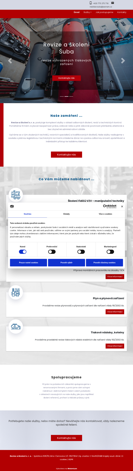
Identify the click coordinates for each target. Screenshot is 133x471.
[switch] (52, 252)
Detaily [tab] (66, 214)
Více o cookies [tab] (105, 214)
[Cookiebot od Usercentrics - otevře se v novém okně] (105, 206)
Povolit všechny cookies (104, 262)
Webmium (72, 468)
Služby (87, 12)
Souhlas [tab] (27, 214)
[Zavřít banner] (122, 206)
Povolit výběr (66, 262)
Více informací (114, 276)
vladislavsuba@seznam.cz (101, 7)
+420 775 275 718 (100, 3)
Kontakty (121, 12)
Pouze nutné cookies (28, 262)
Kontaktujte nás (66, 78)
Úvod (76, 12)
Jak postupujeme (104, 12)
